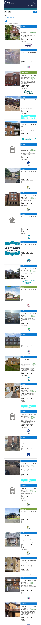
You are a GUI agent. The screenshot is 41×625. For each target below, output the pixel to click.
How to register (32, 2)
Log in (34, 3)
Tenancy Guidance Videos (30, 8)
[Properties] (9, 12)
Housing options (20, 8)
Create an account (31, 5)
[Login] (35, 12)
